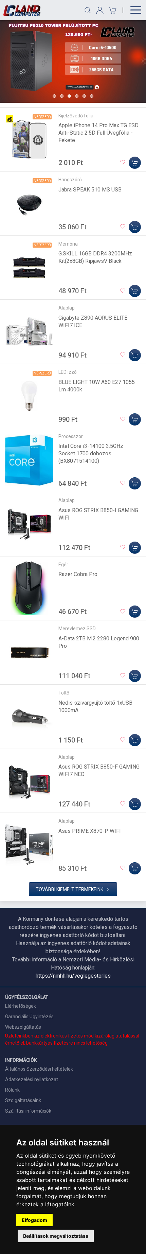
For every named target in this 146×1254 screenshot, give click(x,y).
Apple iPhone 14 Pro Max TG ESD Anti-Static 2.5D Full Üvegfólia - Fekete (98, 132)
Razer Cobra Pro (77, 574)
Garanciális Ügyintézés (29, 1016)
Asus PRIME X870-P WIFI (89, 831)
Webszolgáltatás (23, 1027)
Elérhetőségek (20, 1006)
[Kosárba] (135, 163)
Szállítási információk (28, 1111)
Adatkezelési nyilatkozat (31, 1079)
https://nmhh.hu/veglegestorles (73, 976)
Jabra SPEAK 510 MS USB (90, 189)
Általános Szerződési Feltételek (39, 1069)
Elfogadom (34, 1220)
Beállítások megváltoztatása (55, 1236)
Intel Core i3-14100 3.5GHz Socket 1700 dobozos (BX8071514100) (90, 453)
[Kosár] (111, 10)
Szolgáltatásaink (23, 1100)
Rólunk (12, 1090)
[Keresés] (87, 10)
